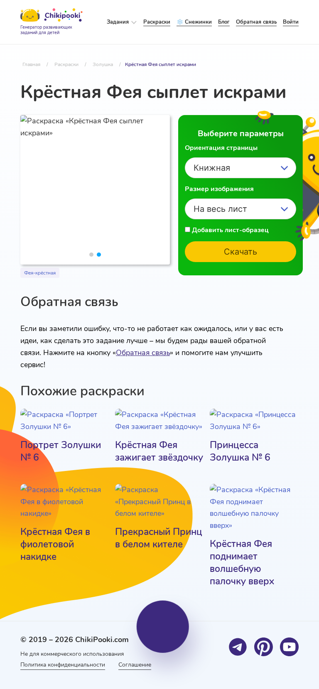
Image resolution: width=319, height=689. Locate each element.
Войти (291, 22)
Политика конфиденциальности (62, 665)
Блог (224, 22)
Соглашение (134, 665)
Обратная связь (143, 353)
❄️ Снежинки (194, 22)
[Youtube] (289, 647)
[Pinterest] (263, 647)
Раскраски (156, 22)
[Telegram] (237, 647)
